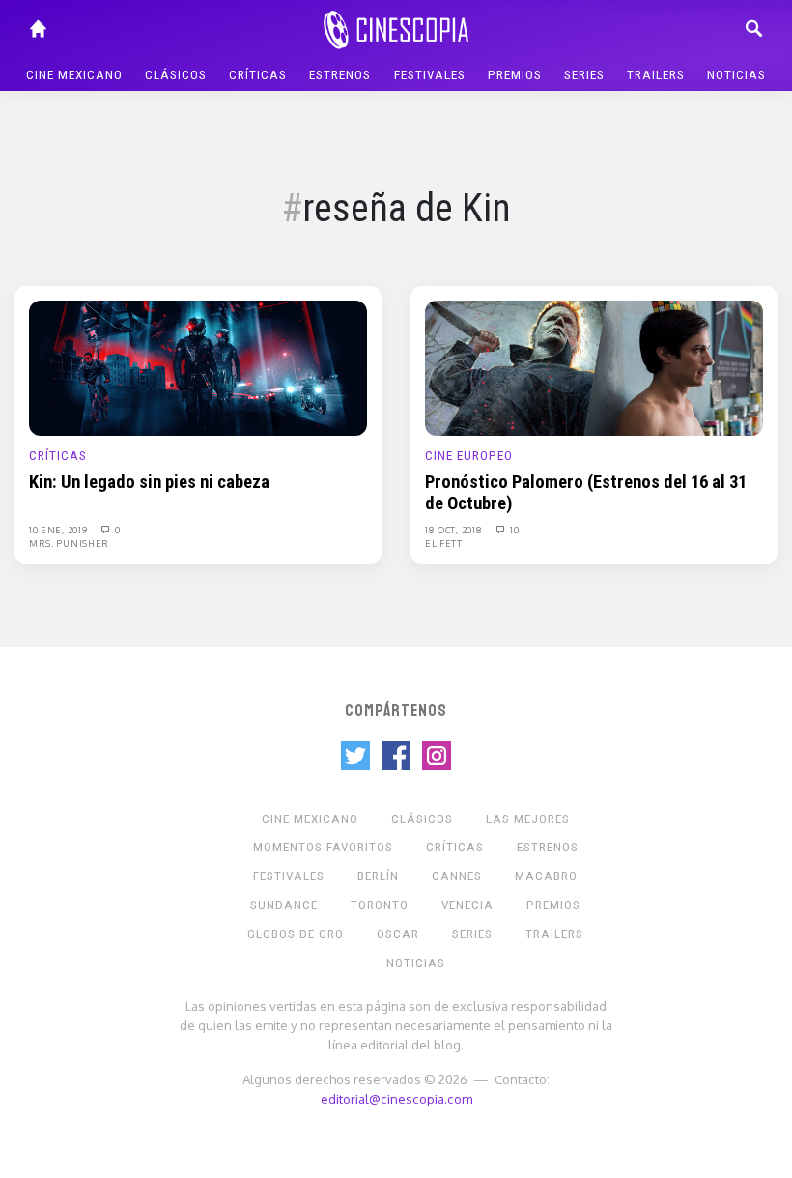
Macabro (546, 876)
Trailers (656, 75)
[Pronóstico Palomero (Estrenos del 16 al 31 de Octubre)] (594, 367)
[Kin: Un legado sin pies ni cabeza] (198, 367)
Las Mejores (528, 819)
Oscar (398, 934)
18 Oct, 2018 (455, 529)
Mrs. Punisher (69, 543)
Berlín (378, 876)
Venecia (467, 905)
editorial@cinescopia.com (396, 1098)
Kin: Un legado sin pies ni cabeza (149, 482)
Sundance (284, 905)
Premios (515, 75)
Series (584, 75)
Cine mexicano (74, 75)
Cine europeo (469, 455)
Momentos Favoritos (323, 847)
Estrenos (340, 75)
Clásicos (176, 75)
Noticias (736, 75)
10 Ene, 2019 (59, 529)
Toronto (380, 905)
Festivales (430, 75)
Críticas (258, 75)
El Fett (444, 543)
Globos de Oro (295, 934)
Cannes (457, 876)
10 (513, 529)
